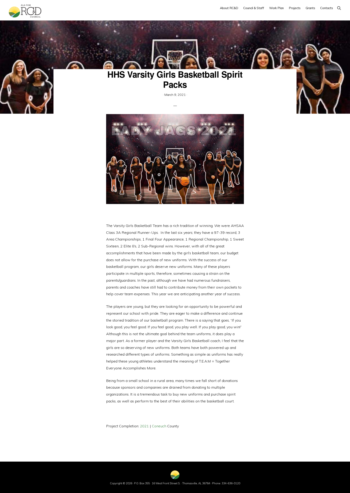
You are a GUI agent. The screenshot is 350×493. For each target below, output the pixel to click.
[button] (339, 8)
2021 (144, 426)
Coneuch (159, 426)
